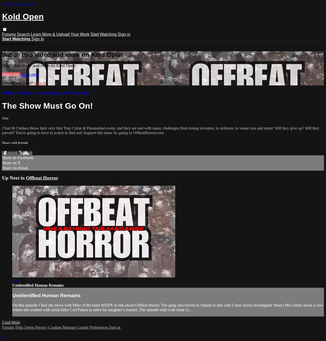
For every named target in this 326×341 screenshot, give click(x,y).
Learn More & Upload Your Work (60, 34)
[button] (4, 29)
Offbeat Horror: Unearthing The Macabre (46, 92)
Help (19, 327)
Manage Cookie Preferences (86, 327)
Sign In (37, 39)
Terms (29, 327)
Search (24, 34)
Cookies (55, 327)
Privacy (41, 327)
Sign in (124, 34)
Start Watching (104, 34)
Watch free (11, 74)
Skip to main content (18, 4)
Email (27, 153)
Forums (9, 34)
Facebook (10, 153)
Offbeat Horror (42, 178)
